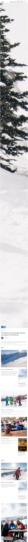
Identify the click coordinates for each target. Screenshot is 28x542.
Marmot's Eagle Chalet (17, 411)
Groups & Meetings (23, 0)
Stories (16, 0)
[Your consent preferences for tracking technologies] (26, 540)
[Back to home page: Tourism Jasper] (2, 1)
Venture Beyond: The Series (5, 343)
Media (20, 0)
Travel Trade (18, 0)
